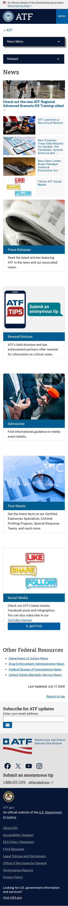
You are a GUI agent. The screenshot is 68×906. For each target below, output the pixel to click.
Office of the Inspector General (25, 863)
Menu (62, 16)
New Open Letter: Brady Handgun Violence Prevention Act (49, 165)
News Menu (15, 41)
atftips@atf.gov (39, 782)
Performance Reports (18, 870)
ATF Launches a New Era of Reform (50, 121)
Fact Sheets (17, 506)
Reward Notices (20, 336)
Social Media (18, 598)
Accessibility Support (18, 835)
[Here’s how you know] (34, 4)
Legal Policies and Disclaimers (24, 856)
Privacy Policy (13, 877)
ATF (9, 30)
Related (12, 59)
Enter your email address (20, 713)
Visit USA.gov (12, 897)
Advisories (16, 424)
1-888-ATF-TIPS (14, 782)
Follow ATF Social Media (50, 183)
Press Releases (19, 249)
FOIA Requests (13, 849)
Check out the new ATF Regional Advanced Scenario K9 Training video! (33, 104)
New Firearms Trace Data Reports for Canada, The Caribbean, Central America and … (50, 147)
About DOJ (10, 828)
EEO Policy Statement (18, 842)
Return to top (55, 696)
